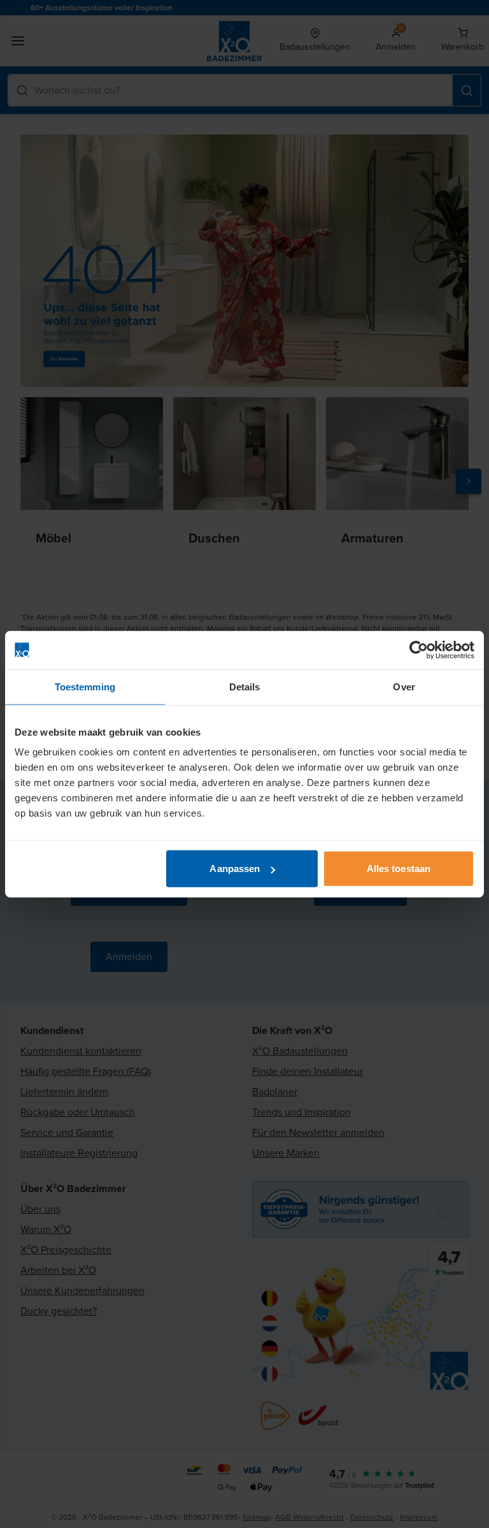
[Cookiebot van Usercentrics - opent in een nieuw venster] (418, 649)
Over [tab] (404, 686)
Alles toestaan (398, 868)
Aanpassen (234, 868)
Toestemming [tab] (85, 686)
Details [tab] (244, 686)
